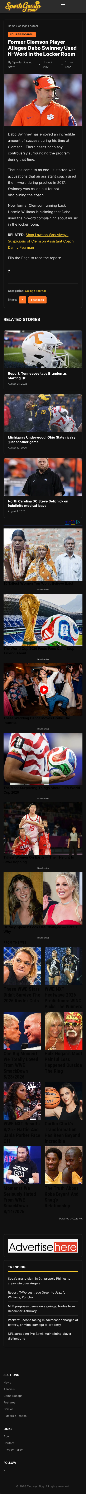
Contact (9, 1443)
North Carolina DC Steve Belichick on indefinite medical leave (38, 503)
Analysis (9, 1389)
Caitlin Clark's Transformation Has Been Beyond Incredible (62, 1132)
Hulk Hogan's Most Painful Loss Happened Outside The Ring (63, 1062)
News (7, 1382)
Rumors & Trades (15, 1415)
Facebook (37, 299)
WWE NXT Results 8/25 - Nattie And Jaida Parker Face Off (22, 1132)
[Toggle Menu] (62, 6)
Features (9, 1402)
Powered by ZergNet (70, 1218)
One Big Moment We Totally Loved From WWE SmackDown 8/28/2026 (21, 1065)
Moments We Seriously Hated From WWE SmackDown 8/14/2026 (20, 1199)
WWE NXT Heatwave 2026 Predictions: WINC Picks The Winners (63, 997)
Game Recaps (13, 1395)
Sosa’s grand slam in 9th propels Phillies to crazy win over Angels (39, 1281)
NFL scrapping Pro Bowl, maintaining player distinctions (39, 1336)
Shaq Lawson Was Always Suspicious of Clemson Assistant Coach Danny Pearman (41, 241)
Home (11, 25)
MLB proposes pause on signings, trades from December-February (41, 1308)
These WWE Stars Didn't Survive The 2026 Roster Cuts (22, 995)
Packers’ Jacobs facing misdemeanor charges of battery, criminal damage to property (43, 1322)
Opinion (9, 1409)
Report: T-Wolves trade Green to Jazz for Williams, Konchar (37, 1295)
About (7, 1436)
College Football (28, 25)
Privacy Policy (13, 1449)
